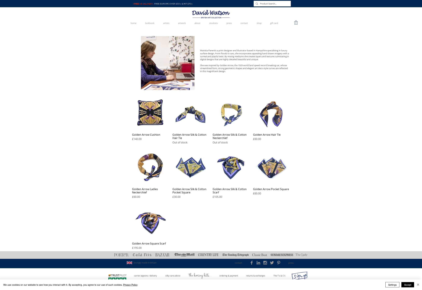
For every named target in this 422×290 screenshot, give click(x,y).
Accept (407, 284)
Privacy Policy (130, 284)
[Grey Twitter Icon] (271, 262)
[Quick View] (150, 111)
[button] (296, 22)
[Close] (418, 284)
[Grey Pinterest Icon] (278, 262)
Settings (392, 284)
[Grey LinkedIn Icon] (258, 262)
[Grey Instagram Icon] (265, 262)
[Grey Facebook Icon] (251, 262)
